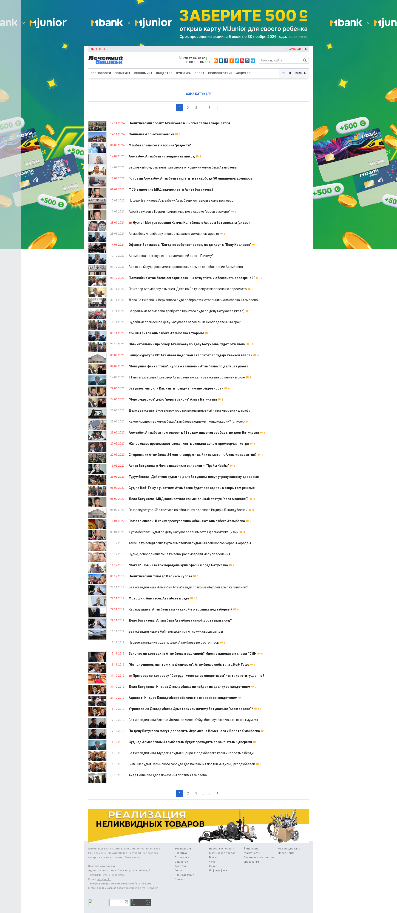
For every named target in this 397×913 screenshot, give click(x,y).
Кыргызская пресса (222, 853)
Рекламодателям (295, 49)
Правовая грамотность (259, 857)
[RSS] (216, 60)
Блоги (213, 857)
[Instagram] (247, 60)
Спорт (199, 73)
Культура (183, 73)
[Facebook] (226, 60)
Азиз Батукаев (198, 94)
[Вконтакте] (221, 60)
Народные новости (221, 848)
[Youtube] (242, 60)
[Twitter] (237, 60)
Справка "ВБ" (252, 861)
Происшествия (220, 73)
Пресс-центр (286, 853)
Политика (122, 73)
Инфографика (218, 870)
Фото (212, 861)
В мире (179, 879)
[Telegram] (253, 60)
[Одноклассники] (232, 60)
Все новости (101, 73)
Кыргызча (98, 49)
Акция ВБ (243, 73)
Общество (164, 73)
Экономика (143, 73)
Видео (213, 866)
